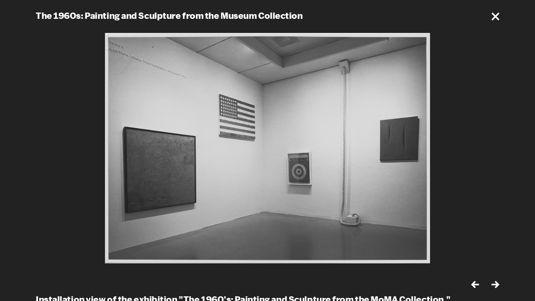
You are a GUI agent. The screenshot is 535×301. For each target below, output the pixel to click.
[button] (495, 16)
